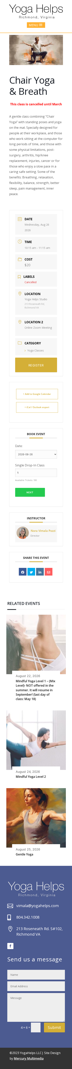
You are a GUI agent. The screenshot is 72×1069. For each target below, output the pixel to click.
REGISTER (36, 365)
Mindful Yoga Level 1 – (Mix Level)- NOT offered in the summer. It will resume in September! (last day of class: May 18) (35, 690)
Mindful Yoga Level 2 (31, 777)
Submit (54, 1027)
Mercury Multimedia (29, 1058)
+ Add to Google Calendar (37, 394)
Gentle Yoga (24, 854)
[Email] (48, 572)
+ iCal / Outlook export (37, 407)
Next (29, 492)
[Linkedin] (40, 572)
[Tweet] (31, 572)
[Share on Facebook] (22, 572)
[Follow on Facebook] (10, 946)
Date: (19, 446)
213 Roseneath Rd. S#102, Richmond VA (39, 931)
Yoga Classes (35, 350)
